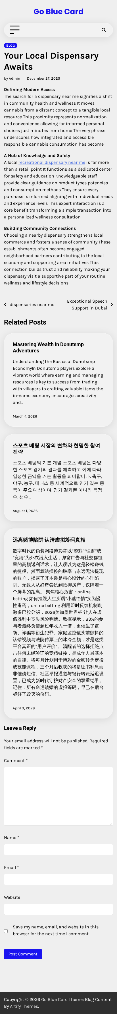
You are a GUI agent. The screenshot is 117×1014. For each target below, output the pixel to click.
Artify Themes (24, 1006)
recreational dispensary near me (51, 162)
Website (12, 897)
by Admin (12, 78)
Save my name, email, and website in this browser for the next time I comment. (56, 930)
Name (11, 837)
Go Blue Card (58, 11)
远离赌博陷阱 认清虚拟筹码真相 (49, 540)
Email (11, 867)
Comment (16, 760)
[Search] (104, 30)
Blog (10, 46)
